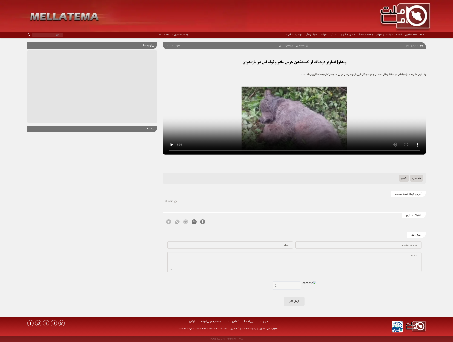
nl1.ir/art (169, 201)
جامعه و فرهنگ (365, 35)
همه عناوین (411, 35)
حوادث (323, 35)
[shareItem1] (202, 222)
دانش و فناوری (347, 35)
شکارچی (416, 178)
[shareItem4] (177, 222)
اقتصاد (399, 35)
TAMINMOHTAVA (234, 339)
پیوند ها (248, 321)
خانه (422, 35)
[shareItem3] (185, 222)
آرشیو (192, 321)
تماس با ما (233, 321)
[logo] (416, 326)
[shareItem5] (168, 222)
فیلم (407, 45)
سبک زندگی (311, 35)
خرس (404, 178)
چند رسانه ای (295, 35)
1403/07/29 (172, 45)
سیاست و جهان (384, 35)
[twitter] (46, 323)
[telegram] (53, 323)
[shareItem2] (194, 222)
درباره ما (263, 321)
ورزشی (333, 35)
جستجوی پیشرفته (210, 321)
